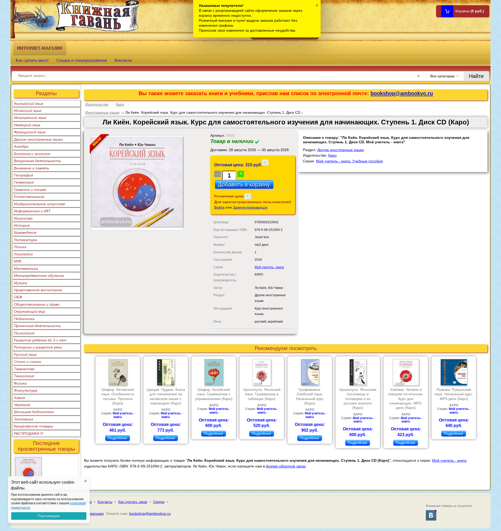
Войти (219, 207)
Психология (24, 333)
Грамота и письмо (30, 189)
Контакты (123, 60)
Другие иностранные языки (38, 139)
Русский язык (25, 354)
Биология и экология (32, 154)
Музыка (20, 283)
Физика (20, 383)
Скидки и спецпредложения (81, 60)
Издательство (97, 104)
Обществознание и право (36, 304)
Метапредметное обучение (39, 275)
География (23, 175)
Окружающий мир (29, 311)
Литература (25, 240)
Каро (120, 104)
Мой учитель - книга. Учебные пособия (349, 161)
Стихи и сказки (27, 361)
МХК (17, 261)
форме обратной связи (286, 466)
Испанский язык (27, 111)
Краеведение (25, 232)
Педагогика (24, 319)
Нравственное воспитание (38, 290)
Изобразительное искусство (39, 204)
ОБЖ (18, 297)
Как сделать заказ (132, 502)
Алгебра (21, 146)
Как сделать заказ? (32, 60)
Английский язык (28, 103)
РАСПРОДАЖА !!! (28, 433)
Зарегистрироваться (250, 207)
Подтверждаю (49, 516)
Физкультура (25, 390)
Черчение (22, 405)
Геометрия (24, 182)
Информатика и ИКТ (32, 211)
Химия (19, 398)
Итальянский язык (30, 118)
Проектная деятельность (37, 326)
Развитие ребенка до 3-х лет (40, 340)
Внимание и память (31, 168)
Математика (26, 268)
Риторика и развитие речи (38, 347)
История (21, 225)
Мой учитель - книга (269, 267)
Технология (24, 376)
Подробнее (117, 438)
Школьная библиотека (34, 412)
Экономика (23, 419)
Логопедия (23, 254)
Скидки (158, 502)
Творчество (24, 369)
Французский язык (30, 132)
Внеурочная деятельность (37, 161)
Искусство (23, 218)
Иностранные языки (102, 112)
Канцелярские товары (33, 426)
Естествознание (29, 197)
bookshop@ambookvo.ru (402, 93)
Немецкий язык (27, 125)
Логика (20, 247)
